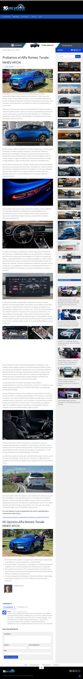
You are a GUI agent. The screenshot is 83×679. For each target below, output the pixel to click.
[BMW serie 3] (69, 239)
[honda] (69, 164)
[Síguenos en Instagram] (80, 50)
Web (5, 650)
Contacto (56, 665)
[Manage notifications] (79, 676)
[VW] (69, 139)
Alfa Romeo (6, 50)
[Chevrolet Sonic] (69, 187)
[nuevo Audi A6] (69, 116)
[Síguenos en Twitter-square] (74, 50)
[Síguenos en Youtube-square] (77, 50)
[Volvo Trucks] (69, 261)
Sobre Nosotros (34, 665)
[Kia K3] (69, 128)
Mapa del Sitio (46, 665)
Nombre (6, 645)
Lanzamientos (6, 16)
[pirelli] (69, 82)
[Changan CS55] (69, 104)
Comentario (7, 634)
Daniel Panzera (9, 66)
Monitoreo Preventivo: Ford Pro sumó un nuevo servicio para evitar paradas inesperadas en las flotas (68, 323)
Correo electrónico (34, 645)
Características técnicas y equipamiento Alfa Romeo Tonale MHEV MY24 (25, 517)
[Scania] (69, 175)
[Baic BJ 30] (69, 71)
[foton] (41, 45)
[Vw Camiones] (69, 198)
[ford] (69, 153)
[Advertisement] (41, 30)
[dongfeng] (69, 93)
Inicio (25, 665)
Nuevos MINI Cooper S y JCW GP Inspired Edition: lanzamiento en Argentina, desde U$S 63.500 (68, 362)
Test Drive (16, 16)
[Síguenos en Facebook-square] (72, 50)
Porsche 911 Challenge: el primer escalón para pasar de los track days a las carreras (69, 343)
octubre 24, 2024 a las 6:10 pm (20, 611)
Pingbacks (23, 607)
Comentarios (10, 607)
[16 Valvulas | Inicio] (14, 7)
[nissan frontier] (69, 250)
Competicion (24, 16)
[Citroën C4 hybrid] (69, 273)
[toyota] (69, 209)
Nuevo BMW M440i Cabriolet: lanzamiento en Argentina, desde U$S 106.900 (69, 402)
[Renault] (69, 218)
